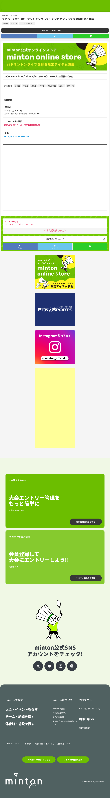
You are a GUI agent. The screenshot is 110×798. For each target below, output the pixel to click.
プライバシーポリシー (14, 744)
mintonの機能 (58, 708)
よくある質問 (58, 717)
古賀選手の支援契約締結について (64, 722)
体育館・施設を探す (20, 723)
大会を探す (13, 566)
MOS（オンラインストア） (89, 708)
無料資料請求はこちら (85, 521)
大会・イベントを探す (22, 709)
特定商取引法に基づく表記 (44, 744)
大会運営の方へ (59, 712)
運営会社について (63, 744)
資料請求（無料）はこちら (39, 759)
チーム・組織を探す (20, 716)
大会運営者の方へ (16, 510)
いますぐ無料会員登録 (85, 578)
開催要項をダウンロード (55, 239)
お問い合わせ (84, 727)
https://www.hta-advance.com (16, 136)
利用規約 (28, 744)
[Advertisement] (55, 408)
